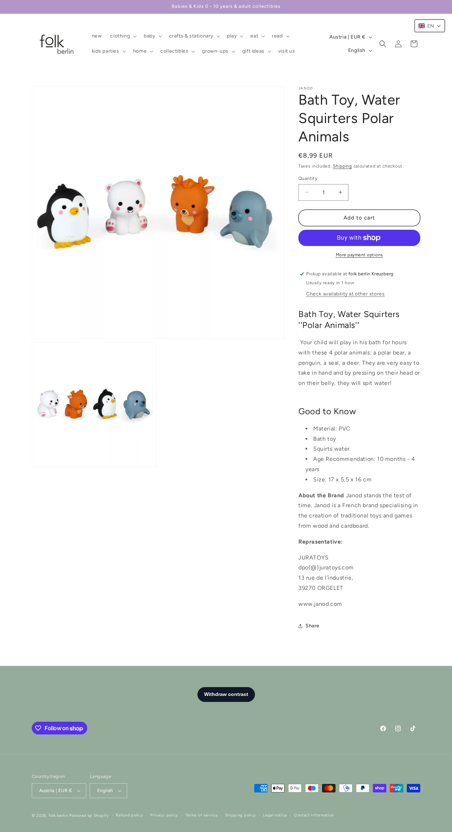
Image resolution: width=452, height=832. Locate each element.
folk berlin (58, 815)
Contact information (314, 815)
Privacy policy (164, 815)
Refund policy (129, 815)
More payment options (359, 254)
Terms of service (201, 815)
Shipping (342, 166)
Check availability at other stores (345, 294)
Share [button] (312, 626)
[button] (122, 36)
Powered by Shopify (89, 815)
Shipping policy (240, 815)
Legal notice (275, 815)
